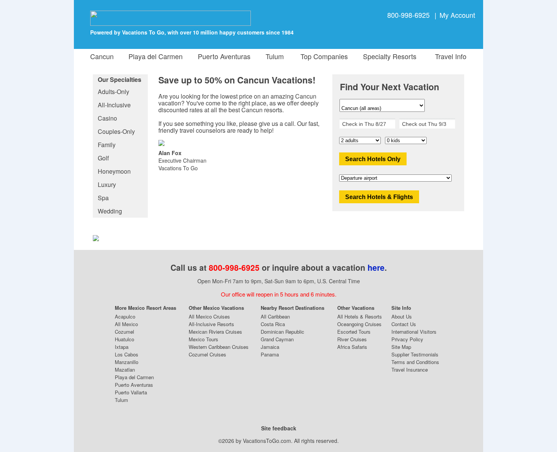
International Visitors (414, 331)
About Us (401, 316)
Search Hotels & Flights (379, 197)
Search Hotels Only (373, 159)
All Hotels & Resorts (359, 316)
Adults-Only (113, 91)
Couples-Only (116, 131)
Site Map (401, 346)
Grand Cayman (277, 339)
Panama (270, 354)
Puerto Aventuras (224, 56)
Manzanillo (126, 362)
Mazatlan (125, 369)
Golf (103, 158)
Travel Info (448, 56)
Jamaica (270, 346)
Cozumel (124, 331)
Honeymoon (114, 171)
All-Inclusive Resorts (211, 324)
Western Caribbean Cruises (219, 346)
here (376, 267)
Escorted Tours (354, 331)
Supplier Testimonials (414, 354)
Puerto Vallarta (131, 392)
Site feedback (278, 428)
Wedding (110, 211)
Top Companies (322, 56)
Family (107, 144)
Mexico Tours (203, 339)
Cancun (102, 56)
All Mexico (126, 324)
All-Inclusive (114, 104)
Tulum (275, 56)
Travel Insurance (409, 369)
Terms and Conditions (415, 362)
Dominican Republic (282, 331)
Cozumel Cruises (207, 354)
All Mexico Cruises (209, 316)
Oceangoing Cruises (359, 324)
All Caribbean (275, 316)
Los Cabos (126, 354)
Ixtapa (121, 346)
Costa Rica (273, 324)
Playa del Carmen (155, 56)
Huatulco (124, 339)
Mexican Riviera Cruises (215, 331)
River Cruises (352, 339)
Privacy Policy (407, 339)
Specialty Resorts (387, 56)
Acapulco (125, 316)
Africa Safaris (352, 346)
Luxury (107, 184)
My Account (457, 15)
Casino (107, 118)
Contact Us (403, 324)
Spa (103, 197)
